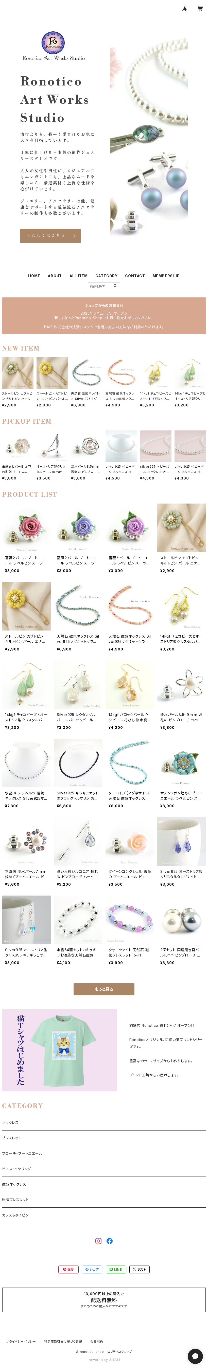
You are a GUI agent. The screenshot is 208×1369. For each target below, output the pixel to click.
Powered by (98, 1360)
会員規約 (96, 1341)
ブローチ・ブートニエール (22, 1153)
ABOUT (55, 276)
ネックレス (10, 1122)
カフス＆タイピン (15, 1215)
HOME (34, 276)
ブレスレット (11, 1138)
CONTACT (135, 276)
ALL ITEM (79, 276)
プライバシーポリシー (21, 1341)
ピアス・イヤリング (16, 1169)
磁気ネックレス (14, 1184)
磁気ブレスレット (15, 1200)
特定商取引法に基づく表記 (63, 1341)
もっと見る (104, 989)
